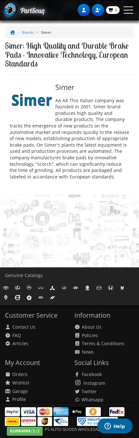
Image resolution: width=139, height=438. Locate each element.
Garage (20, 391)
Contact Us (24, 327)
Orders (19, 374)
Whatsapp (91, 399)
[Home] (12, 32)
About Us (92, 327)
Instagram (94, 383)
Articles (20, 343)
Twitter (88, 391)
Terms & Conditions (103, 343)
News (88, 352)
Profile (19, 399)
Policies (90, 335)
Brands (28, 32)
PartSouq (32, 10)
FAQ (16, 335)
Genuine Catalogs (24, 275)
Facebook (92, 374)
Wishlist (20, 383)
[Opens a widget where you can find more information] (115, 427)
